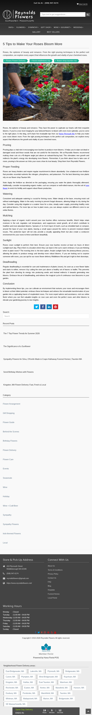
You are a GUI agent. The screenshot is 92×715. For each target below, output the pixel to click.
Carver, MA (10, 677)
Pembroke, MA (29, 693)
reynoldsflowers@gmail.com (18, 578)
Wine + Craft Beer (10, 506)
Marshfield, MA (47, 693)
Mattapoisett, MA (30, 699)
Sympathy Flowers (11, 524)
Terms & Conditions (55, 570)
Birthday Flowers (10, 441)
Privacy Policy (53, 574)
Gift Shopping (8, 413)
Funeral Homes (54, 594)
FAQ (49, 582)
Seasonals (7, 478)
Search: (6, 312)
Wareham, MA (66, 682)
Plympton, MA (27, 677)
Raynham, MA (70, 677)
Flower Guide (8, 422)
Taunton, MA (65, 693)
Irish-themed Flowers (12, 534)
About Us (51, 566)
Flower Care (8, 459)
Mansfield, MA (62, 688)
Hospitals (51, 590)
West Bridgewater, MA (48, 677)
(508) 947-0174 (51, 3)
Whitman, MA (11, 699)
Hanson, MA (79, 688)
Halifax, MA (28, 682)
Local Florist (52, 598)
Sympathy (7, 515)
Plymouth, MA (53, 671)
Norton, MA (45, 688)
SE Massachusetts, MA (15, 704)
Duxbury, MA (11, 693)
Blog (49, 586)
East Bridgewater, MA (15, 671)
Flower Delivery (9, 450)
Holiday (6, 496)
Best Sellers (53, 32)
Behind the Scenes (11, 432)
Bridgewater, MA (72, 671)
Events (6, 469)
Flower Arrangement (11, 404)
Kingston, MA (11, 682)
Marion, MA (48, 699)
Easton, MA (29, 688)
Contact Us (52, 578)
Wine (5, 487)
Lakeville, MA (36, 671)
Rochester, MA (12, 688)
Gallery (36, 32)
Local (5, 543)
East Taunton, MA (46, 682)
